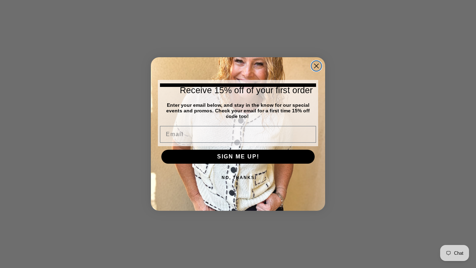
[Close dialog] (316, 66)
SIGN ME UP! (238, 156)
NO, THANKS (238, 177)
